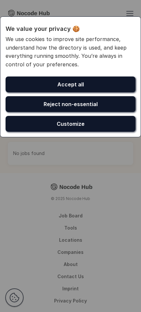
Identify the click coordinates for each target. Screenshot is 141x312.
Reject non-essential (71, 104)
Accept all (70, 84)
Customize (71, 124)
